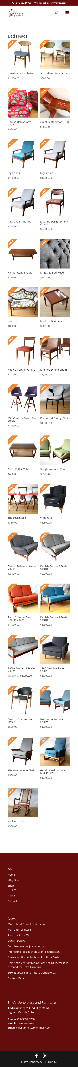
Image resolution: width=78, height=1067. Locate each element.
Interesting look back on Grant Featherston (34, 951)
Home (11, 874)
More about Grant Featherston (26, 924)
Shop (11, 885)
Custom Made (16, 978)
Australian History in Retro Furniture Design (34, 957)
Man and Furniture (19, 929)
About (11, 895)
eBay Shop (14, 880)
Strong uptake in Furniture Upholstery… (32, 972)
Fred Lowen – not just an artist (26, 946)
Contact (12, 901)
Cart (13, 890)
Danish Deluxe (16, 940)
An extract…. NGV (18, 935)
